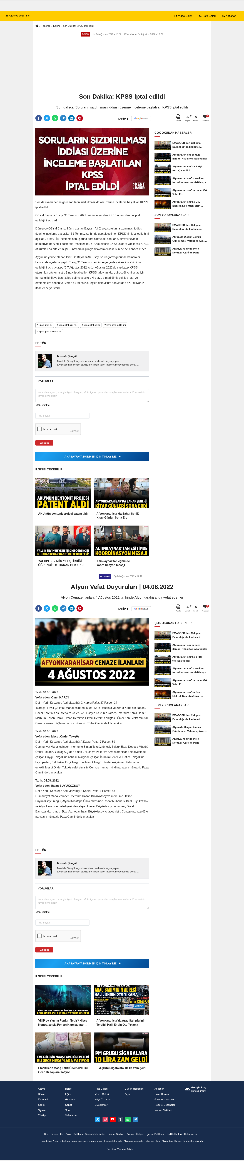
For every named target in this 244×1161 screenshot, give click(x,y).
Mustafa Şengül (67, 356)
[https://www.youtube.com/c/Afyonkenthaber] (112, 1119)
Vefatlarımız (72, 1115)
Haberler (45, 26)
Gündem (70, 1099)
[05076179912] (128, 1119)
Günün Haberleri (134, 1088)
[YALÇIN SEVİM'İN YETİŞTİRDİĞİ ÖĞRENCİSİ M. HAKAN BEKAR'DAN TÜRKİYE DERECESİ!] (63, 541)
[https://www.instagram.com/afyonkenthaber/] (105, 1119)
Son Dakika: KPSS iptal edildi (78, 26)
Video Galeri (184, 15)
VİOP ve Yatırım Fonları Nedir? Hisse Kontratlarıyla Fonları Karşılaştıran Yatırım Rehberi (62, 1023)
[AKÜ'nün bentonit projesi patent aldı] (63, 493)
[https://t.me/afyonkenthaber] (135, 1119)
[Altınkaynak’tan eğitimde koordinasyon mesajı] (121, 541)
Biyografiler (101, 1105)
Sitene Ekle (57, 1134)
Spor (68, 1110)
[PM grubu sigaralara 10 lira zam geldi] (121, 1047)
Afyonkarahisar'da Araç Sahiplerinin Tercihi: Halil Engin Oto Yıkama (120, 1022)
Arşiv (127, 1094)
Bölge (68, 1088)
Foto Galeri (209, 15)
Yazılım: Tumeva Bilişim (121, 1149)
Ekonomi (43, 1099)
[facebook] (38, 118)
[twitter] (47, 118)
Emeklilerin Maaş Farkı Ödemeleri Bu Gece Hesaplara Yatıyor (63, 1069)
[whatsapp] (55, 118)
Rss (46, 1134)
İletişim (140, 1134)
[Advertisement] (122, 64)
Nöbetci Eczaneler (165, 1105)
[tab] (45, 381)
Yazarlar (230, 15)
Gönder (44, 442)
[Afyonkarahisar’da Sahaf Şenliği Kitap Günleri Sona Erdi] (121, 493)
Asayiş (41, 1088)
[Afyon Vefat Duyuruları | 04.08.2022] (92, 651)
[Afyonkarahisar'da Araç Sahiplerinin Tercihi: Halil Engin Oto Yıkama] (121, 1000)
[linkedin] (71, 118)
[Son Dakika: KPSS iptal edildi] (92, 161)
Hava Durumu (162, 1094)
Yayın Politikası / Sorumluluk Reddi (85, 1134)
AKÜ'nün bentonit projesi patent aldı (63, 513)
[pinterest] (79, 118)
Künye (130, 1134)
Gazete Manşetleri (165, 1099)
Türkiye (42, 1115)
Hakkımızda (191, 1134)
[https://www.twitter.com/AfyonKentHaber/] (97, 1119)
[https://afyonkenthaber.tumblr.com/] (120, 1119)
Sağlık (41, 1105)
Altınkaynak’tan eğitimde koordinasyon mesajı (113, 563)
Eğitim (56, 26)
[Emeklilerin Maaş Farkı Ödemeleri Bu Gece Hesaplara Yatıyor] (63, 1047)
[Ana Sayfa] (36, 26)
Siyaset (42, 1110)
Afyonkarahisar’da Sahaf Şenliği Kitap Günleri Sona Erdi (118, 515)
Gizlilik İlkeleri (174, 1134)
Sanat (68, 1105)
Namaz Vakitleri (163, 1110)
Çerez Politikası (155, 1134)
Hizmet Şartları (116, 1134)
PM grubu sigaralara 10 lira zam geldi (121, 1068)
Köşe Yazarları (103, 1099)
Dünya (41, 1094)
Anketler (159, 1088)
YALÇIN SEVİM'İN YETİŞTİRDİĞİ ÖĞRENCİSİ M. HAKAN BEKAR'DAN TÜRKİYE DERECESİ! (63, 563)
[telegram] (63, 118)
